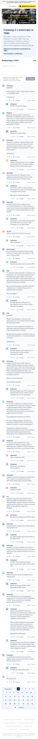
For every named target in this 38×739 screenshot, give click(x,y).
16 (14, 696)
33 (28, 704)
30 (14, 704)
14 (5, 696)
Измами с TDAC (28, 726)
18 (23, 696)
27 (32, 700)
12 (26, 692)
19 (28, 696)
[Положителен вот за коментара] (7, 100)
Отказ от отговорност (10, 723)
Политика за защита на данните (12, 719)
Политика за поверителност (26, 723)
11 (22, 692)
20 (32, 696)
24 (19, 700)
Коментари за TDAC (19, 15)
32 (23, 704)
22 (10, 700)
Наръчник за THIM (24, 729)
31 (19, 704)
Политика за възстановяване (14, 726)
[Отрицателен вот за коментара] (11, 100)
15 (10, 696)
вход (34, 60)
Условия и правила (29, 719)
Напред (21, 707)
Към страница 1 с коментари (13, 53)
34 (32, 704)
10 (18, 692)
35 (15, 707)
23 (14, 700)
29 (10, 704)
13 (31, 692)
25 (23, 700)
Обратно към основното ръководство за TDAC (17, 49)
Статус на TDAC (13, 729)
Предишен (8, 689)
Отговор (17, 100)
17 (19, 696)
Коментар (30, 79)
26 (28, 700)
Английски (12, 6)
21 (5, 700)
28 (5, 704)
